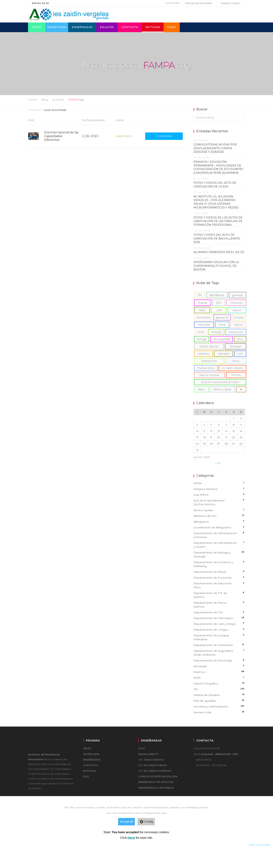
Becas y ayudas (219, 510)
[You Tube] (155, 3)
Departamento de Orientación (219, 645)
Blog (44, 99)
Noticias (152, 27)
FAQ (86, 776)
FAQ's (171, 27)
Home (32, 99)
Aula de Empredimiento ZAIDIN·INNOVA (219, 502)
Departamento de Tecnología (219, 660)
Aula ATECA (219, 494)
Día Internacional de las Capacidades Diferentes (61, 136)
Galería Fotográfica (219, 683)
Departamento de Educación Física (219, 585)
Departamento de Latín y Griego (219, 624)
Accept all (126, 821)
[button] (241, 389)
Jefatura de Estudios (219, 695)
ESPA (219, 677)
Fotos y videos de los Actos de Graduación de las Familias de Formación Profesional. (218, 221)
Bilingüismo (219, 521)
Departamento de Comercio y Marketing (219, 564)
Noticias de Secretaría (198, 3)
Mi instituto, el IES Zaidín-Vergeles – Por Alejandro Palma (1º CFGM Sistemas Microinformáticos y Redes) (217, 202)
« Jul (217, 463)
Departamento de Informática (219, 618)
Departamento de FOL (219, 612)
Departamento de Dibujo (219, 571)
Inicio (37, 27)
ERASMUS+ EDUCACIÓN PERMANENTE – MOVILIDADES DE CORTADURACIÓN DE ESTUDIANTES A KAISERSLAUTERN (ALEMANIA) (218, 167)
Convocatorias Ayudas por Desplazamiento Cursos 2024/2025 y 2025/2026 (215, 148)
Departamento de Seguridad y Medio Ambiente (219, 652)
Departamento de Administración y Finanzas (219, 535)
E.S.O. (141, 748)
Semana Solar (219, 712)
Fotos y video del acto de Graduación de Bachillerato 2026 (217, 238)
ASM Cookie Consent (260, 844)
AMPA (219, 483)
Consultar (164, 136)
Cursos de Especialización (157, 776)
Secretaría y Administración (219, 706)
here (131, 838)
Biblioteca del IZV (219, 516)
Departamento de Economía (219, 577)
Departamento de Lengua (219, 629)
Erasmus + (219, 672)
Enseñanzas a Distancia (156, 787)
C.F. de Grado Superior (154, 770)
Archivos (58, 99)
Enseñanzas (82, 27)
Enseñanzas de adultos (155, 781)
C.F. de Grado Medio (152, 765)
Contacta (129, 27)
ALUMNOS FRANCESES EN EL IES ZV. (219, 252)
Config (148, 821)
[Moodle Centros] (143, 3)
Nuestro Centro (230, 3)
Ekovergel (219, 666)
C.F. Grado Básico (151, 759)
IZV (219, 689)
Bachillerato (148, 754)
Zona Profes (172, 2)
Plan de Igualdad (219, 700)
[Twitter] (149, 3)
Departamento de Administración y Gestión (219, 544)
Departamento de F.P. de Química (219, 595)
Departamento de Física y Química (219, 604)
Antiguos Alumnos (219, 489)
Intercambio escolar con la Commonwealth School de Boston (216, 265)
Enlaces (107, 27)
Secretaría (56, 27)
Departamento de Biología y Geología (219, 554)
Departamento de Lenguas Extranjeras (219, 637)
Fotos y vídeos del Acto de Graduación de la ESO (215, 184)
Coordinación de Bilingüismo (219, 527)
